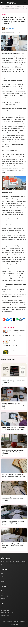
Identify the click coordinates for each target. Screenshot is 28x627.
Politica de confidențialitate (7, 613)
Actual (2, 576)
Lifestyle (7, 6)
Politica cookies (5, 615)
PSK (17, 624)
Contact (3, 593)
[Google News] (4, 319)
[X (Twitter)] (14, 319)
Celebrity (3, 574)
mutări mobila (10, 119)
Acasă (2, 6)
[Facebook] (10, 319)
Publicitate (3, 598)
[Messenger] (7, 319)
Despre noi (3, 591)
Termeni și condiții (5, 610)
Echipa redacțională (5, 596)
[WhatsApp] (17, 319)
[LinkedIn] (23, 319)
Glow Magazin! (6, 558)
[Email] (20, 319)
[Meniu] (25, 2)
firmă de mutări (17, 58)
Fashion (3, 581)
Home (2, 607)
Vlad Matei (11, 28)
